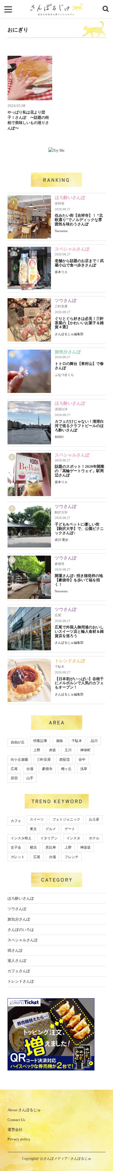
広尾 (58, 615)
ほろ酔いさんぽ (70, 197)
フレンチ (72, 857)
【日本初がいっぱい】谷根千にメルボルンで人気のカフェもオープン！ (79, 683)
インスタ (73, 838)
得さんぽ (15, 950)
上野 (36, 750)
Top (104, 1151)
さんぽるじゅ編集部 (69, 334)
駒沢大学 (61, 512)
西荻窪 (64, 760)
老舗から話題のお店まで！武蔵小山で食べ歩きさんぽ (79, 263)
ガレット (18, 857)
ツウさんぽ (65, 300)
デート (70, 829)
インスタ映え (21, 838)
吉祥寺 (59, 203)
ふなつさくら (64, 374)
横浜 (33, 847)
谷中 (82, 760)
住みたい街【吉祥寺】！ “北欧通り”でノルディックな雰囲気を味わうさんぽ (79, 219)
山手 (29, 778)
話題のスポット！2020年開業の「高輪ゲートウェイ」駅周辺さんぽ (79, 470)
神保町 (85, 750)
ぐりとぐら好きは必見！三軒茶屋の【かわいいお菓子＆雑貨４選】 (79, 322)
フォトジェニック (66, 819)
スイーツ (37, 819)
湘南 (59, 741)
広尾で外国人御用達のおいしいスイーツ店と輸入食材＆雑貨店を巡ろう (79, 631)
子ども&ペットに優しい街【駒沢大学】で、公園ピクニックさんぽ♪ (79, 528)
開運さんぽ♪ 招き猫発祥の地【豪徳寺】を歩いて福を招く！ (79, 580)
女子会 (16, 847)
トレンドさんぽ (70, 660)
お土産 (94, 819)
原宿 (14, 778)
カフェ (16, 821)
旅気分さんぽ (68, 352)
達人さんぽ (17, 960)
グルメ (50, 829)
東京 (33, 829)
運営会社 (15, 1129)
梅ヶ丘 (66, 769)
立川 (68, 750)
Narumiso (61, 231)
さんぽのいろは (21, 929)
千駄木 (59, 666)
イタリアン (49, 838)
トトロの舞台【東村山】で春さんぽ (79, 365)
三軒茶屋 (61, 306)
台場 (29, 769)
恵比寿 (50, 847)
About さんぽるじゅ (24, 1110)
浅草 (83, 769)
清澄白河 (61, 409)
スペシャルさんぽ (72, 249)
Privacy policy (19, 1139)
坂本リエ (61, 272)
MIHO (59, 437)
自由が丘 (18, 742)
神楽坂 (85, 847)
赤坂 (52, 750)
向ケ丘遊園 (19, 760)
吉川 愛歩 (61, 539)
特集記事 (40, 741)
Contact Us (16, 1120)
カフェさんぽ (19, 971)
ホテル (94, 838)
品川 (94, 741)
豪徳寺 (59, 563)
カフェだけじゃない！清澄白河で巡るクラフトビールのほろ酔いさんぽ (79, 425)
